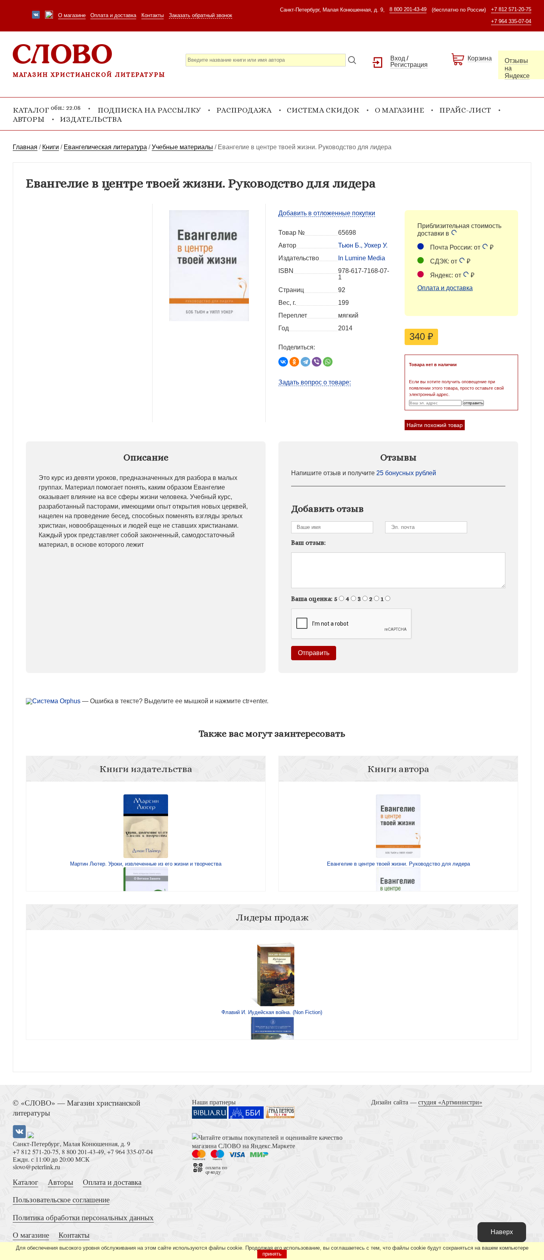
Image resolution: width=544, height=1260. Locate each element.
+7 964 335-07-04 (511, 21)
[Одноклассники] (294, 362)
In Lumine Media (361, 258)
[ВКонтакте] (283, 362)
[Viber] (316, 362)
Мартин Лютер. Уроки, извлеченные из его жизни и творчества (145, 864)
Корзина (480, 58)
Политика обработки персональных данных (83, 1217)
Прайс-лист (465, 110)
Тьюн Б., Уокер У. (362, 245)
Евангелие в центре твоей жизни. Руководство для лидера (398, 864)
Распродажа (244, 110)
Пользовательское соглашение (61, 1199)
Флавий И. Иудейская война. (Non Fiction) (271, 1012)
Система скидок (323, 110)
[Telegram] (305, 362)
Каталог (25, 1182)
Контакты (152, 15)
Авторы (29, 119)
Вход (397, 58)
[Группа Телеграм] (49, 15)
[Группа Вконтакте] (36, 15)
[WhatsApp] (328, 362)
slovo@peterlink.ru (36, 1166)
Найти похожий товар (435, 425)
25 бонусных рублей (406, 473)
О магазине (72, 15)
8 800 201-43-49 (408, 9)
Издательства (91, 119)
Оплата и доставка (113, 15)
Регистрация (409, 64)
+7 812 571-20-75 (511, 9)
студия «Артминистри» (450, 1102)
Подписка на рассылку (149, 110)
